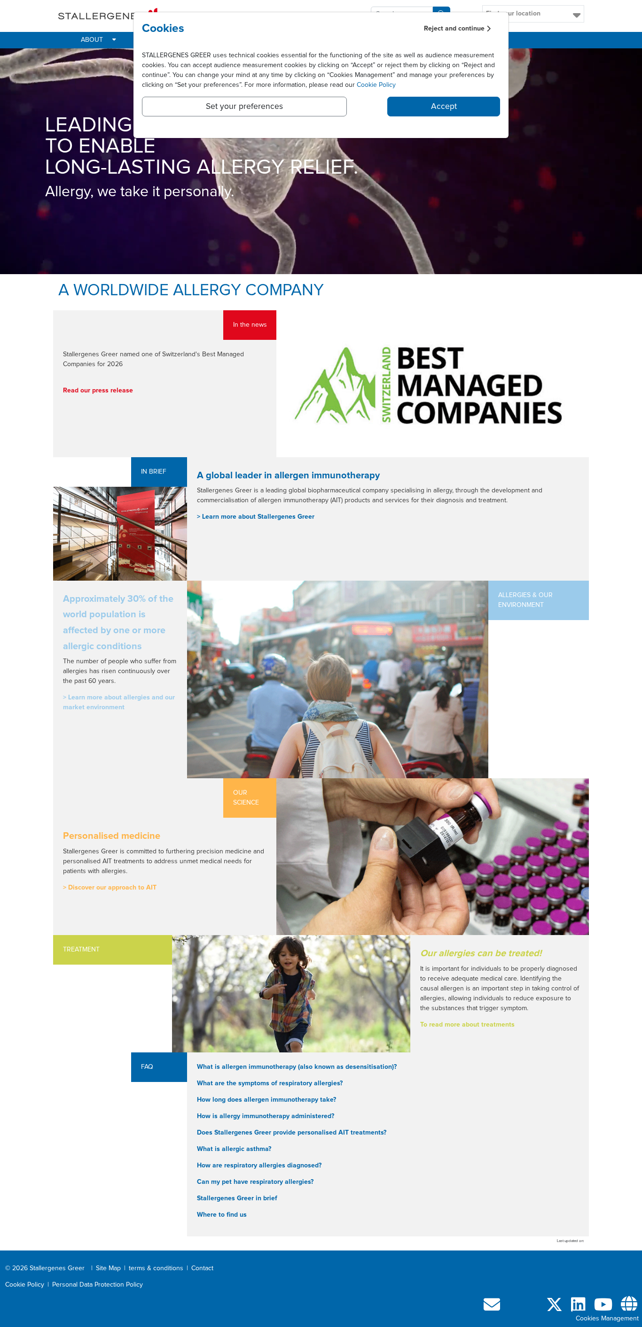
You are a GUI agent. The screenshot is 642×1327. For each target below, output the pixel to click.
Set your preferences (244, 106)
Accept (444, 106)
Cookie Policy (376, 85)
